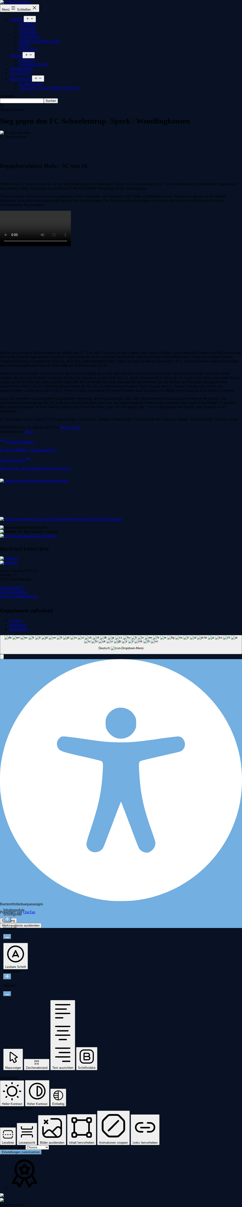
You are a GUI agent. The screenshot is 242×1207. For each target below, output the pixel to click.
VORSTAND (29, 37)
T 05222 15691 (11, 588)
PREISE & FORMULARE (39, 41)
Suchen (51, 101)
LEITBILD (27, 24)
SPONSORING (21, 69)
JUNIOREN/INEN (33, 65)
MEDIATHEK (20, 79)
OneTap (29, 912)
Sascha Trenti (70, 427)
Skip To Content (13, 1147)
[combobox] (121, 644)
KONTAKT (28, 50)
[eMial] (2, 1200)
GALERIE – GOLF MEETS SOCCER (49, 88)
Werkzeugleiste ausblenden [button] (20, 925)
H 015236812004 (13, 592)
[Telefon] (2, 1196)
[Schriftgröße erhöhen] (7, 919)
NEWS (24, 45)
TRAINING (28, 33)
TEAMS (15, 56)
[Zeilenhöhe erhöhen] (7, 976)
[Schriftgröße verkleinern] (7, 936)
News (29, 432)
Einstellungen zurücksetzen (21, 1152)
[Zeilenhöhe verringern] (7, 993)
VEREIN (16, 19)
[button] (2, 656)
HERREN (27, 60)
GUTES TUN (20, 73)
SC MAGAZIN (31, 84)
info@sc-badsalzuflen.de (18, 596)
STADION (27, 28)
